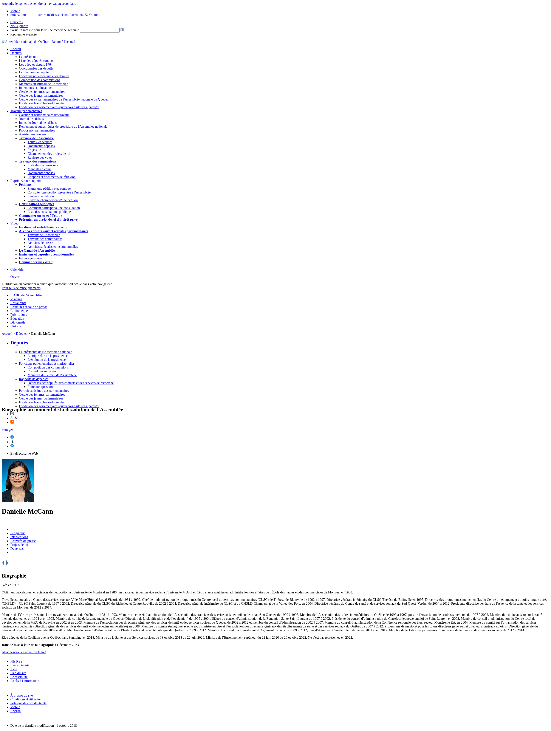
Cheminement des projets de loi (49, 153)
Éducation (17, 318)
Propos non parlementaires (37, 130)
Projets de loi (36, 150)
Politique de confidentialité (28, 703)
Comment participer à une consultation (54, 208)
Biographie (17, 533)
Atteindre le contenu (15, 3)
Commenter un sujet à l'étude (40, 215)
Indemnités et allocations (35, 88)
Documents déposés (41, 146)
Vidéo (14, 223)
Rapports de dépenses (33, 379)
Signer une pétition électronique (49, 188)
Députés (16, 53)
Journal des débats (31, 119)
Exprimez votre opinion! (26, 181)
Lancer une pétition (41, 196)
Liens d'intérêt (19, 665)
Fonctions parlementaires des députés (44, 76)
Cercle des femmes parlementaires (42, 91)
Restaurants (18, 303)
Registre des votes (40, 157)
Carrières (16, 22)
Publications (18, 314)
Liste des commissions (43, 165)
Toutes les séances (40, 142)
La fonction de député (34, 72)
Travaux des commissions (37, 161)
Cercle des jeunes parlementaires (41, 95)
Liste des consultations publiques (50, 212)
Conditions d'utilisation (26, 699)
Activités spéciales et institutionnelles (53, 246)
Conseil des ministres (42, 371)
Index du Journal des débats (38, 122)
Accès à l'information (24, 681)
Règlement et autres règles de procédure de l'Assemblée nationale (63, 126)
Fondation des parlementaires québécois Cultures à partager (59, 107)
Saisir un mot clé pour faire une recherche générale (44, 30)
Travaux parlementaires (26, 111)
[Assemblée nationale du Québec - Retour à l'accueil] (38, 41)
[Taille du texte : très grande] (16, 418)
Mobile (15, 707)
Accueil (15, 49)
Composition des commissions (39, 80)
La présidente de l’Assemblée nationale (45, 352)
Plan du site (18, 673)
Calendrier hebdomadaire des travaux (44, 115)
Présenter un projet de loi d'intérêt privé (48, 219)
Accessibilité (19, 677)
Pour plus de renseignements (21, 288)
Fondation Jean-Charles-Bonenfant (42, 103)
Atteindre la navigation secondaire (53, 3)
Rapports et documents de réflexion (52, 177)
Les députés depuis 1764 (36, 64)
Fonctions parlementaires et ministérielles (46, 363)
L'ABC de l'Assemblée (26, 295)
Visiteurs (16, 299)
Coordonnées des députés (36, 68)
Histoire (15, 326)
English (15, 711)
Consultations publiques (36, 204)
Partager (7, 430)
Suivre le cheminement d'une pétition (53, 200)
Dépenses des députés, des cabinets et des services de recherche (71, 383)
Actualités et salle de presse (28, 307)
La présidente (28, 57)
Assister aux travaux (32, 134)
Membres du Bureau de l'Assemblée (43, 84)
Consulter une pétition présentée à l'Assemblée (59, 192)
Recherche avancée (23, 34)
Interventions (19, 537)
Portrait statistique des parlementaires (44, 390)
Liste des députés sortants (36, 60)
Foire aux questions (41, 387)
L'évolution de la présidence (47, 359)
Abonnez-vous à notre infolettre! (24, 652)
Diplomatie (17, 322)
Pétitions (25, 184)
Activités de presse (40, 243)
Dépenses (16, 548)
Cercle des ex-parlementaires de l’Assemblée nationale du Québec (63, 99)
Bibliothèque (19, 311)
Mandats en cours (39, 169)
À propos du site (21, 695)
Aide (13, 669)
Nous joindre (19, 26)
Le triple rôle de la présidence (48, 356)
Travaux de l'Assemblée (36, 138)
